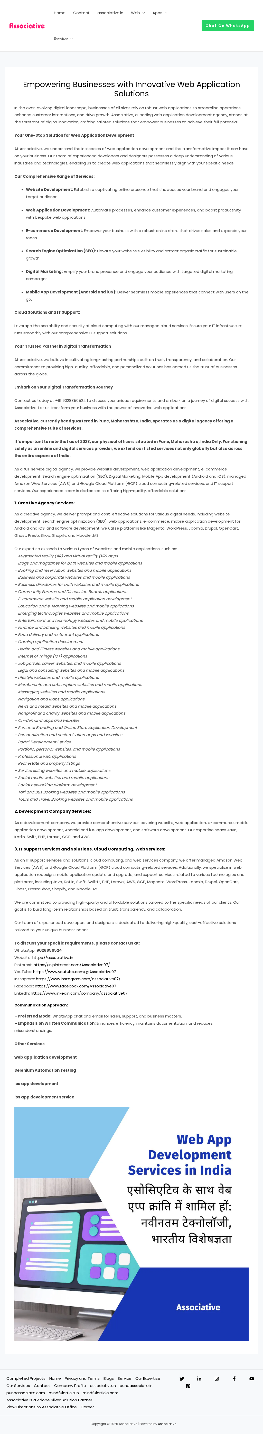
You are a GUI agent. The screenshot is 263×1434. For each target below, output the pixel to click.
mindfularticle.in (64, 1392)
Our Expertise (147, 1378)
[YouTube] (251, 1378)
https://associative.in (52, 957)
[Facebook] (234, 1378)
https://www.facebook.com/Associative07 (75, 986)
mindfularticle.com (100, 1392)
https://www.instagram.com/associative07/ (78, 979)
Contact (81, 12)
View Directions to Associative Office (41, 1407)
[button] (142, 13)
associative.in (110, 12)
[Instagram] (216, 1378)
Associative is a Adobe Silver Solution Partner (49, 1400)
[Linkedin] (199, 1378)
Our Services (18, 1385)
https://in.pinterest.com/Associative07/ (72, 964)
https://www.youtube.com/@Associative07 (74, 971)
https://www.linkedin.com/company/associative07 (79, 993)
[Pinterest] (188, 1386)
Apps (157, 12)
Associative (167, 1424)
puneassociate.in (136, 1385)
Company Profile (70, 1385)
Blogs (109, 1378)
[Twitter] (182, 1378)
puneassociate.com (25, 1392)
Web (135, 12)
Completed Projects (25, 1378)
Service (61, 38)
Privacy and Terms (82, 1378)
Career (87, 1407)
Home (59, 12)
